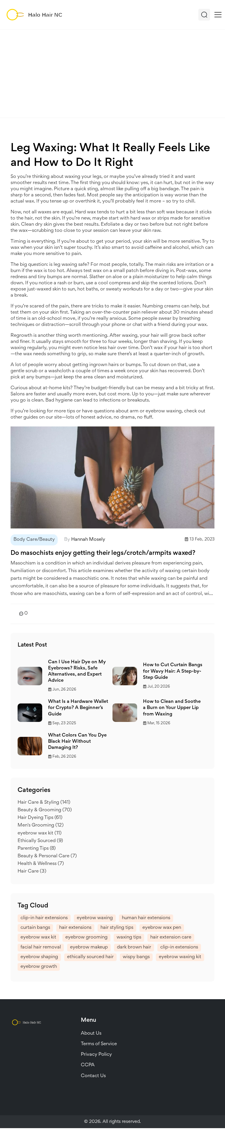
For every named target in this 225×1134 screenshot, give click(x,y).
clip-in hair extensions (44, 918)
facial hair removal (41, 947)
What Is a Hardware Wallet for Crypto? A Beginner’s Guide (78, 708)
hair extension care (170, 937)
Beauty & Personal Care (47, 856)
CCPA (88, 1065)
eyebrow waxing (95, 918)
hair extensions (75, 928)
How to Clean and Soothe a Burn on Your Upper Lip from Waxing (172, 708)
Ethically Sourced (40, 841)
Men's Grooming (41, 825)
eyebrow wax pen (161, 928)
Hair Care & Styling (44, 802)
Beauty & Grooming (45, 810)
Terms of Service (99, 1044)
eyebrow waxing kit (180, 957)
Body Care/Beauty (34, 540)
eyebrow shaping (39, 957)
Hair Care (32, 871)
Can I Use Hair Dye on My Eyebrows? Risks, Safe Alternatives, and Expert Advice (77, 671)
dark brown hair (134, 947)
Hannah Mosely (88, 540)
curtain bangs (35, 928)
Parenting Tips (37, 848)
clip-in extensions (179, 947)
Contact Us (93, 1076)
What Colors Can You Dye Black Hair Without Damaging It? (77, 741)
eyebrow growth (39, 967)
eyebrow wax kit (40, 833)
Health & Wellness (41, 864)
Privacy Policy (96, 1055)
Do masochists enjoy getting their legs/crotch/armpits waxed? (103, 553)
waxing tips (129, 937)
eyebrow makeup (89, 947)
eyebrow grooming (86, 937)
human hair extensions (146, 918)
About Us (91, 1033)
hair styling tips (116, 928)
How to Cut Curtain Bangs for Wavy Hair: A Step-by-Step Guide (172, 671)
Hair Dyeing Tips (40, 818)
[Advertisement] (112, 74)
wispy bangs (136, 957)
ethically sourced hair (90, 957)
